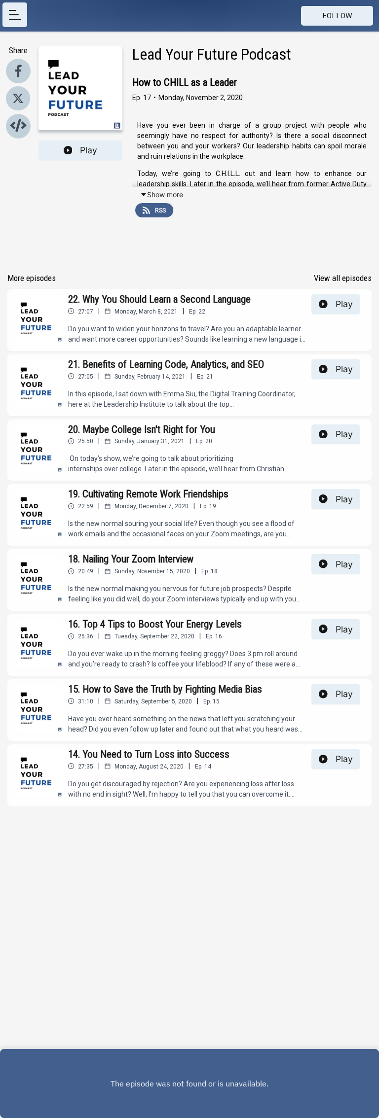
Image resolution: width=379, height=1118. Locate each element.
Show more (165, 194)
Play (88, 150)
